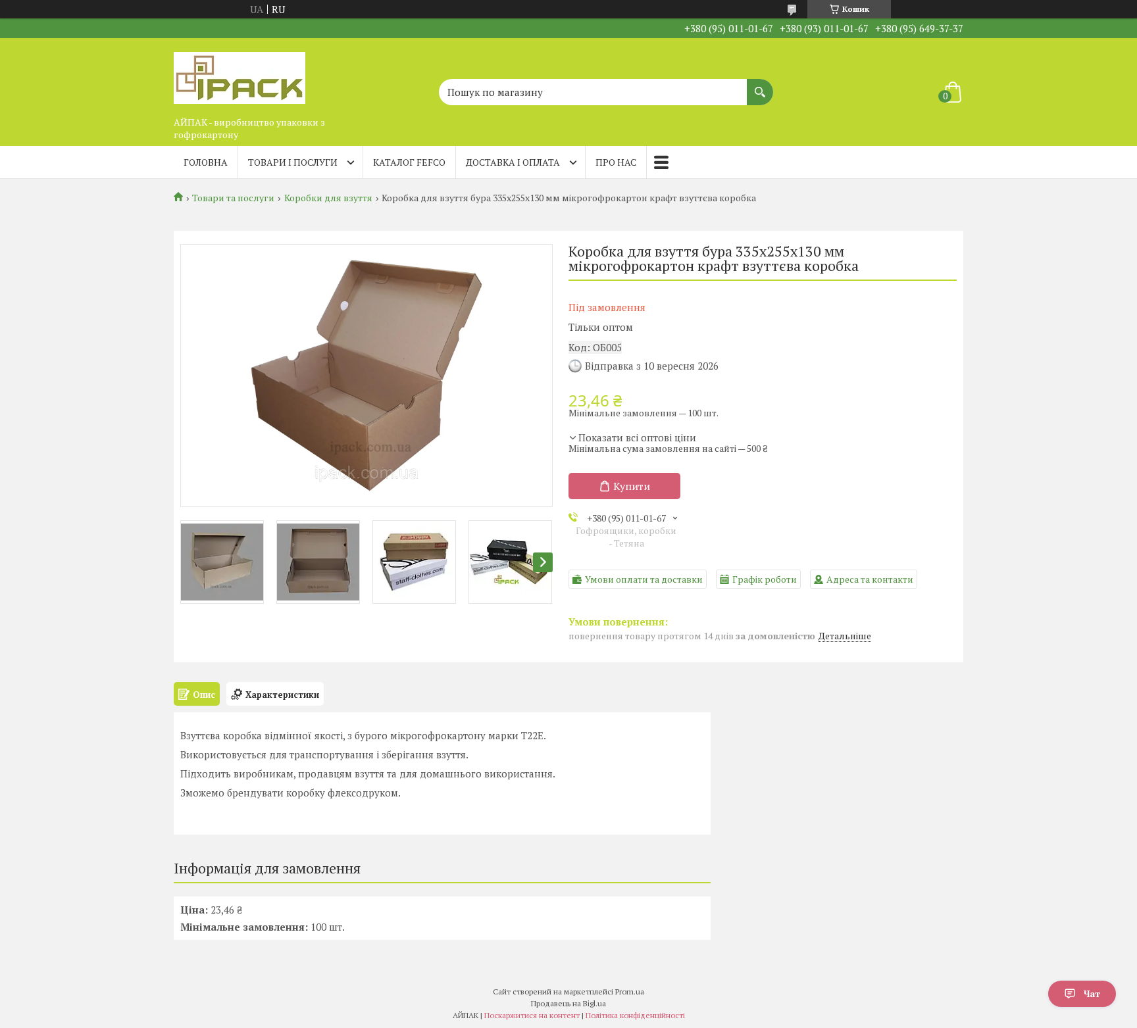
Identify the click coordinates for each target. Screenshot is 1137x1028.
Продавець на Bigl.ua (568, 1003)
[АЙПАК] (239, 74)
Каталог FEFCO (409, 162)
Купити (631, 486)
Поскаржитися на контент (532, 1015)
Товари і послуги (293, 162)
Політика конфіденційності (635, 1015)
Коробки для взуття (328, 198)
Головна (206, 162)
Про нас (615, 162)
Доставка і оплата (513, 162)
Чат (1092, 993)
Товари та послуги (233, 198)
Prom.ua (629, 991)
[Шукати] (760, 85)
